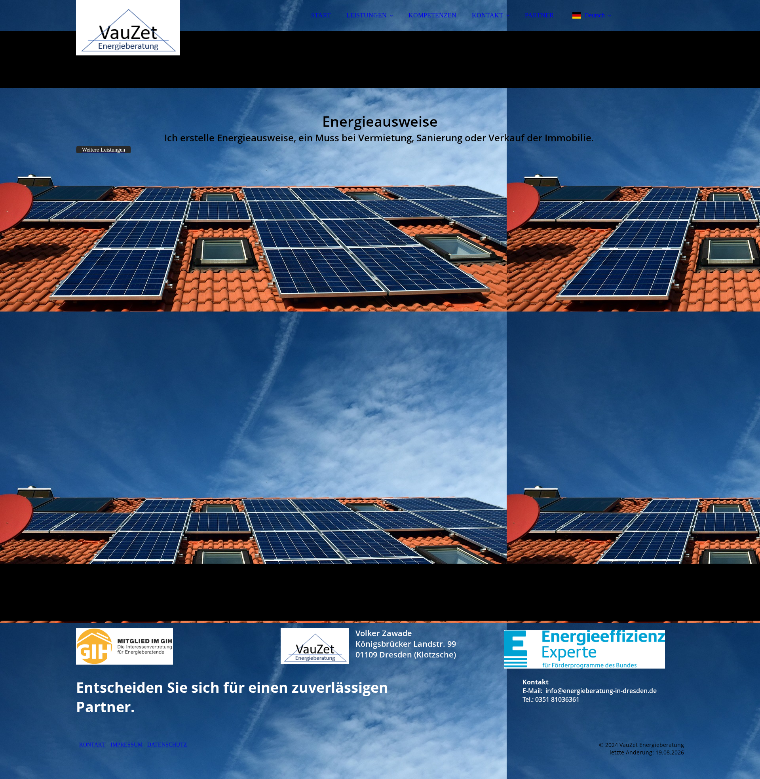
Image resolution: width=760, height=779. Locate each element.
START (321, 15)
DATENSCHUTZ (167, 745)
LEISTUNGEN (366, 15)
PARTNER (539, 15)
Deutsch (594, 15)
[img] (145, 27)
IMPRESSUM (126, 745)
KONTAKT (487, 15)
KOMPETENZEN (432, 15)
